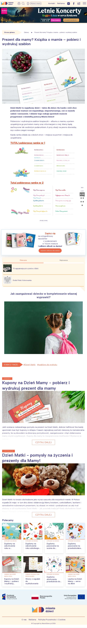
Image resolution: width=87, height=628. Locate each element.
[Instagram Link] (68, 3)
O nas (24, 619)
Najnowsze (64, 260)
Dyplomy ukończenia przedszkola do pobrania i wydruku (53, 581)
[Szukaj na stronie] (23, 3)
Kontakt (51, 3)
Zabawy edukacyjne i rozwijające (32, 575)
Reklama (61, 3)
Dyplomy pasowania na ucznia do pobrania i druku (54, 547)
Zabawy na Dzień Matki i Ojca (10, 575)
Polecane (23, 260)
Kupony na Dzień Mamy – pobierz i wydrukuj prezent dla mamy (11, 583)
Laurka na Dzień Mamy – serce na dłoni (75, 581)
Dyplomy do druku (10, 541)
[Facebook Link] (74, 3)
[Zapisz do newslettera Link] (79, 3)
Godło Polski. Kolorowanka (22, 280)
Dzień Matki (30, 364)
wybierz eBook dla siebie (50, 251)
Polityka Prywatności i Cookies (51, 619)
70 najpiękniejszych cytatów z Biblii (25, 269)
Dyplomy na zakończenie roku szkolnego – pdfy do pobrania (32, 548)
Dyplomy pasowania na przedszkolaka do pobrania (74, 547)
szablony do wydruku (48, 364)
